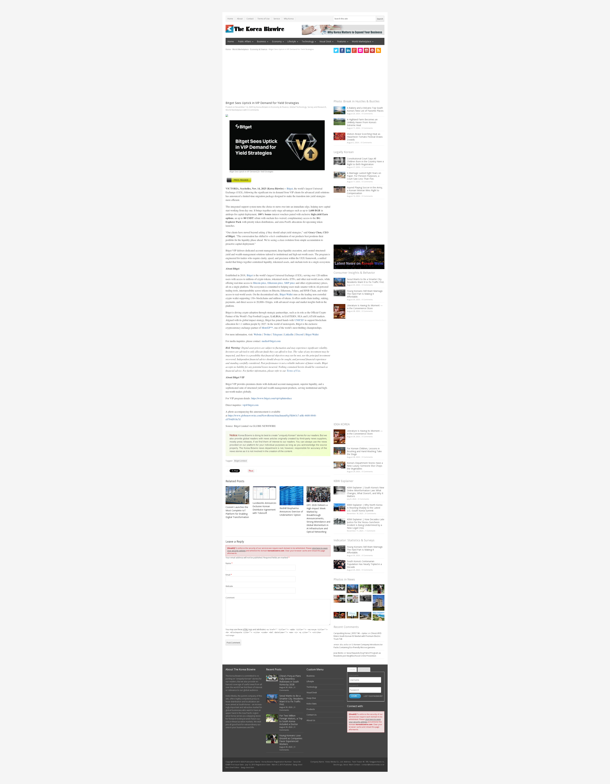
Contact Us (311, 714)
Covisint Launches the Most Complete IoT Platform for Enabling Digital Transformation (237, 512)
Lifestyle (291, 41)
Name (229, 563)
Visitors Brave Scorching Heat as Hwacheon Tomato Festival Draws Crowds (365, 136)
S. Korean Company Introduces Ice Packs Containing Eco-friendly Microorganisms (358, 646)
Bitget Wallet (286, 294)
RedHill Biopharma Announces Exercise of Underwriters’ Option (291, 511)
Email (229, 574)
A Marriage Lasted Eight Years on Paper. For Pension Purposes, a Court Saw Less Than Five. (364, 175)
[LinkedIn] (348, 50)
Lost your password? (373, 696)
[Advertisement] (278, 76)
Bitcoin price (259, 282)
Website (258, 334)
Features (341, 41)
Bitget (290, 188)
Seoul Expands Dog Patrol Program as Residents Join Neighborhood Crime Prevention (357, 654)
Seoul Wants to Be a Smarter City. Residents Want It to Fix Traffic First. (365, 281)
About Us (311, 720)
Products (311, 709)
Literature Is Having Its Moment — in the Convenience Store (365, 307)
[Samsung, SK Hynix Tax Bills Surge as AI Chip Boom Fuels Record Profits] (352, 599)
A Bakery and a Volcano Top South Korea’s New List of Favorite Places (365, 109)
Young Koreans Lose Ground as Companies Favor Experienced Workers (290, 740)
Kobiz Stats (311, 703)
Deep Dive (311, 698)
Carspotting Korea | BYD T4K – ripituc (350, 633)
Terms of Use (264, 18)
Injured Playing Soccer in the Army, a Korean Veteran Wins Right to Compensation (365, 190)
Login (352, 669)
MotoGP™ (267, 327)
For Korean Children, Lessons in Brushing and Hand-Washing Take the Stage (364, 451)
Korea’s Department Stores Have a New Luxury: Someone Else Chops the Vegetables (365, 465)
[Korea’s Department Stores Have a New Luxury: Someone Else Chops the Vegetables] (339, 465)
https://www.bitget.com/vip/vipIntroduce (271, 398)
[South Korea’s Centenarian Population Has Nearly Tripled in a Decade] (339, 564)
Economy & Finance (258, 49)
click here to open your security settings (365, 720)
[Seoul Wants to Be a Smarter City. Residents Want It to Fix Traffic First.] (339, 282)
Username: (354, 675)
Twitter (267, 334)
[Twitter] (336, 50)
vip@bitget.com (250, 405)
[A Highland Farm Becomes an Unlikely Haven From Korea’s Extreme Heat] (339, 121)
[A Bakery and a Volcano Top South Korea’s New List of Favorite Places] (339, 110)
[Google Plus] (354, 50)
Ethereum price (275, 282)
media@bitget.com (271, 341)
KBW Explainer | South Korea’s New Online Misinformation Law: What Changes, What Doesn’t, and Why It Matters (365, 492)
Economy (277, 41)
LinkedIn (288, 334)
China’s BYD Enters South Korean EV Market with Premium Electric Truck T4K (357, 636)
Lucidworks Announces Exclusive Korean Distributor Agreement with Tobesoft (264, 507)
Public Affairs (244, 41)
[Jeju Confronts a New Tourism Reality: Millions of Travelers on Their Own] (378, 616)
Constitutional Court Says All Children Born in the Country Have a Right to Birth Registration (365, 161)
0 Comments (367, 113)
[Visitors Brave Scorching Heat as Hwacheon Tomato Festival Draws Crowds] (339, 136)
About (240, 18)
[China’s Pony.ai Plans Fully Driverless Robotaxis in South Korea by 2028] (339, 587)
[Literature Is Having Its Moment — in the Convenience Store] (339, 311)
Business (261, 41)
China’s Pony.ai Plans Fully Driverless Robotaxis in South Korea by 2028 (290, 680)
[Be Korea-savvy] (255, 29)
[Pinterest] (372, 50)
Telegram (277, 334)
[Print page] (278, 115)
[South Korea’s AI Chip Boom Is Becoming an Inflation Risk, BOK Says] (339, 599)
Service (277, 18)
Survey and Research (317, 107)
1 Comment (370, 531)
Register (363, 669)
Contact (250, 18)
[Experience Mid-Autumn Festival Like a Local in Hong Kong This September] (339, 615)
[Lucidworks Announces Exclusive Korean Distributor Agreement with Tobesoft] (264, 493)
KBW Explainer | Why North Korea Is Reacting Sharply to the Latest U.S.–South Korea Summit (364, 507)
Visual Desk (325, 41)
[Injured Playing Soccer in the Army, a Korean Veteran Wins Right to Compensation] (339, 189)
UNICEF (299, 320)
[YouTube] (366, 50)
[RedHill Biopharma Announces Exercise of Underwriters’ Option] (291, 495)
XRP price (289, 282)
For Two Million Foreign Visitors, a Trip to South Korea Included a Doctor (290, 720)
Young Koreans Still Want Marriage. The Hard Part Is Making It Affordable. (365, 293)
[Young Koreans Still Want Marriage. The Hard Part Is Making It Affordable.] (339, 293)
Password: (353, 685)
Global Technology (298, 107)
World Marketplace (361, 41)
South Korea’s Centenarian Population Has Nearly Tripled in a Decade (364, 564)
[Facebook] (342, 50)
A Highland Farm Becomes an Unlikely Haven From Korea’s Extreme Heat (362, 122)
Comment (230, 597)
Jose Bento (338, 653)
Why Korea (289, 18)
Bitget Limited (240, 460)
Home (230, 18)
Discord (299, 334)
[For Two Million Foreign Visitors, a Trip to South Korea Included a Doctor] (365, 588)
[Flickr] (360, 50)
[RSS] (378, 50)
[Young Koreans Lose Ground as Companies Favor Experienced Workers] (378, 589)
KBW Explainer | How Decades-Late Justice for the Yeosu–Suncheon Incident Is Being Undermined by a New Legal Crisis (365, 523)
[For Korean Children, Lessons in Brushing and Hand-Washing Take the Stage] (339, 451)
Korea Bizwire (262, 107)
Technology (308, 41)
